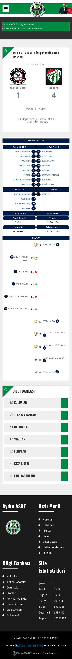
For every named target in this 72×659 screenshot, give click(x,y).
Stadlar (11, 593)
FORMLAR (19, 451)
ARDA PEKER (46, 165)
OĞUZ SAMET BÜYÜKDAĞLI (50, 175)
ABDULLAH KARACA (24, 165)
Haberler (48, 525)
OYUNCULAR (21, 427)
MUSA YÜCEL (26, 184)
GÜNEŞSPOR (54, 87)
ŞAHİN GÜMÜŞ (25, 156)
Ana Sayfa (9, 24)
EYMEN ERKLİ (26, 170)
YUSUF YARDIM (47, 156)
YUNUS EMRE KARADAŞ (22, 203)
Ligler (46, 536)
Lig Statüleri (14, 609)
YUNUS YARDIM (47, 151)
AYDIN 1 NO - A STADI (37, 108)
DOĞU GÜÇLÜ (46, 194)
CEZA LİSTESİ (21, 463)
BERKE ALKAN (46, 170)
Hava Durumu (15, 604)
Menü (6, 8)
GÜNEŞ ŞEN (26, 175)
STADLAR (19, 439)
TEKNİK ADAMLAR (24, 415)
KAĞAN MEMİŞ (25, 199)
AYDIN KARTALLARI (18, 87)
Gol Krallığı (13, 615)
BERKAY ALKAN (47, 179)
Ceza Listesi (50, 541)
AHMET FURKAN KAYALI (22, 151)
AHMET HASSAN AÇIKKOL (22, 194)
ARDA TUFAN (26, 208)
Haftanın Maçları (53, 547)
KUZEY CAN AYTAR (48, 161)
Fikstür (47, 530)
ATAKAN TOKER (25, 161)
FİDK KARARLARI (24, 476)
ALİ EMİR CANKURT (48, 184)
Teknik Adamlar (16, 582)
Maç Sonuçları (26, 24)
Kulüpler (12, 576)
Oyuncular (13, 587)
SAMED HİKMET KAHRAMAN (21, 179)
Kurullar (48, 519)
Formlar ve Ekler (17, 598)
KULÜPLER (20, 403)
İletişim (47, 553)
